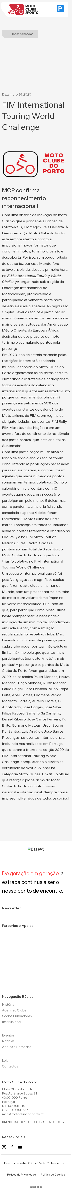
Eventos (8, 1035)
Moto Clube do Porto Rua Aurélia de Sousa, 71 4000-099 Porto (19, 1093)
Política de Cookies (53, 1174)
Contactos (10, 1066)
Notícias (8, 1041)
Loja (5, 1061)
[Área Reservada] (60, 9)
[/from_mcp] (36, 1184)
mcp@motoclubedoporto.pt (23, 1114)
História (8, 1004)
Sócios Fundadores (17, 1016)
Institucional (11, 1022)
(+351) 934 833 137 (15, 1110)
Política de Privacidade (21, 1174)
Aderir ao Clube (14, 1010)
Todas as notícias (22, 34)
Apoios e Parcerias (16, 1047)
